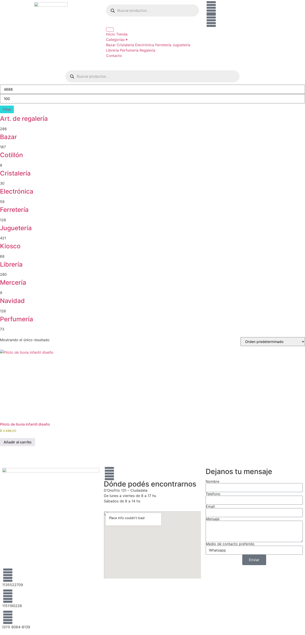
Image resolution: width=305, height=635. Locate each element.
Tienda (121, 34)
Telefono (213, 494)
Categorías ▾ (116, 39)
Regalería (147, 50)
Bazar (111, 45)
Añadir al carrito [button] (17, 442)
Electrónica (144, 45)
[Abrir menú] (110, 29)
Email (210, 506)
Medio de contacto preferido (230, 544)
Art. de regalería (24, 118)
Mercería (13, 282)
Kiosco (10, 246)
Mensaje (212, 519)
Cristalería (125, 45)
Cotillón (11, 155)
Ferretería (163, 45)
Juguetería (181, 45)
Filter (7, 109)
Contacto (114, 55)
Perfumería (129, 50)
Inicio (110, 34)
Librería (112, 50)
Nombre (212, 481)
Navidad (12, 301)
